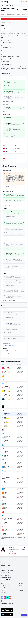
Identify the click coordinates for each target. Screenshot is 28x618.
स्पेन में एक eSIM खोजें (5, 572)
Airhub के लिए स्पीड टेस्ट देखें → (7, 188)
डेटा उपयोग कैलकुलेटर (5, 585)
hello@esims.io (5, 601)
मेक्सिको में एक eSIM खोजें (6, 577)
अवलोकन (2, 14)
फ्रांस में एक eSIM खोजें (5, 565)
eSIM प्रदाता (3, 563)
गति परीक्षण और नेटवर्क (10, 14)
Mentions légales (23, 590)
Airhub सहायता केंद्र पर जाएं (8, 345)
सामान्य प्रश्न (3, 592)
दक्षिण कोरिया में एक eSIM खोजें (7, 570)
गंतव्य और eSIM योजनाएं (21, 14)
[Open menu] (2, 2)
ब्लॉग (2, 590)
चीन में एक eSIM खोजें (5, 575)
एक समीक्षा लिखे (24, 615)
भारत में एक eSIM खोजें (5, 580)
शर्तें (19, 588)
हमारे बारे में (3, 588)
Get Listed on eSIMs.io (7, 603)
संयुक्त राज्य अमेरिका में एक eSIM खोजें (8, 568)
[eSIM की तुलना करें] (19, 2)
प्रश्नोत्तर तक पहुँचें (12, 553)
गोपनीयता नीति (21, 585)
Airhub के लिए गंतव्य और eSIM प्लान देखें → (9, 205)
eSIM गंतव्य (3, 561)
